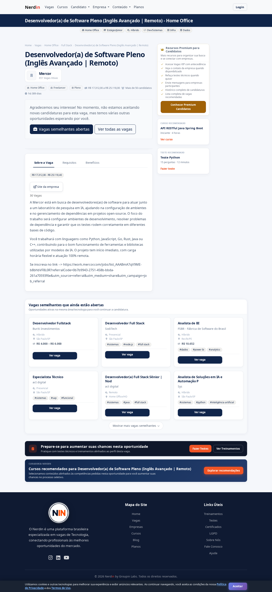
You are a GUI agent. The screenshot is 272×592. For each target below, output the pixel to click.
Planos (139, 7)
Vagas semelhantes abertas (64, 129)
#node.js (128, 344)
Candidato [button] (79, 7)
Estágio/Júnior (114, 30)
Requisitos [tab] (69, 162)
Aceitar (238, 586)
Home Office (92, 30)
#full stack (143, 344)
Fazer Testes (200, 448)
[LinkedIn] (58, 557)
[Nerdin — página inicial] (59, 513)
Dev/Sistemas (154, 30)
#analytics (214, 349)
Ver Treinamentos (228, 448)
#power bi (198, 349)
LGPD (213, 533)
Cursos (62, 7)
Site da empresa (48, 187)
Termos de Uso (60, 588)
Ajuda (213, 553)
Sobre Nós (213, 540)
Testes (213, 520)
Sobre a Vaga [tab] (43, 162)
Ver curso (166, 139)
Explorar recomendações (223, 470)
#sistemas (113, 344)
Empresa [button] (100, 7)
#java (126, 402)
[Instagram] (50, 557)
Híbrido (135, 30)
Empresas (136, 527)
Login (240, 7)
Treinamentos (213, 514)
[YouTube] (66, 557)
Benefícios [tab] (92, 162)
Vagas (49, 7)
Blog (136, 540)
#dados (184, 349)
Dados (186, 30)
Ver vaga (54, 355)
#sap (54, 398)
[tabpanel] (89, 228)
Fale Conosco (213, 546)
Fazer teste (167, 168)
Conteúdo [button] (120, 7)
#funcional (67, 398)
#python (200, 402)
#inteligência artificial (222, 402)
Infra (173, 30)
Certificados (213, 527)
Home (136, 514)
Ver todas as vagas (115, 129)
